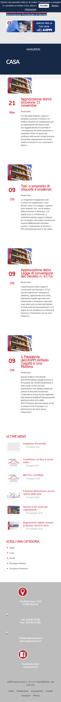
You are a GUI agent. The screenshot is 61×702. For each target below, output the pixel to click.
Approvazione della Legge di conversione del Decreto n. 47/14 (37, 273)
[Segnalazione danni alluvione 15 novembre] (30, 85)
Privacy (36, 696)
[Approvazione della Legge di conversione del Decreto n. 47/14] (30, 256)
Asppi (11, 548)
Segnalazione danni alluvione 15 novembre (36, 102)
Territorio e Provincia (18, 568)
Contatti (49, 691)
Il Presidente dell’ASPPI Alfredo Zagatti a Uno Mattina (34, 362)
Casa (11, 553)
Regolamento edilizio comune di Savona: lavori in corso (38, 524)
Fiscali (12, 558)
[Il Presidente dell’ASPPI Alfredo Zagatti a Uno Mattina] (30, 343)
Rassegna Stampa (17, 563)
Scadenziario (22, 691)
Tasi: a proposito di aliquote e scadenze (36, 187)
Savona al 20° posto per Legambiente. (35, 508)
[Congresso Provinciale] (13, 446)
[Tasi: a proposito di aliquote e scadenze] (30, 172)
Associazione (37, 691)
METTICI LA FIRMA (33, 475)
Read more (26, 111)
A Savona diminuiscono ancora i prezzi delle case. (39, 492)
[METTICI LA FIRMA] (13, 478)
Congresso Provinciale (34, 443)
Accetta (43, 5)
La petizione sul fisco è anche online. (38, 461)
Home (11, 691)
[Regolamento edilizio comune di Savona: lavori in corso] (13, 525)
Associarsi (25, 696)
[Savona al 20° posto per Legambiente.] (13, 509)
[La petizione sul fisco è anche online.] (13, 462)
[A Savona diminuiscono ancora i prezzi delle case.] (13, 494)
